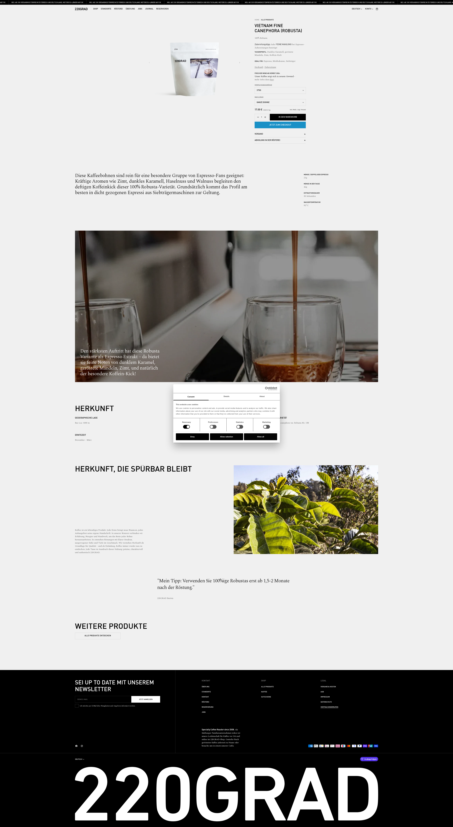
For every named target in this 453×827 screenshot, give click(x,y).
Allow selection (226, 437)
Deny (192, 437)
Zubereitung (270, 67)
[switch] (213, 427)
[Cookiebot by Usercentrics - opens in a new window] (266, 388)
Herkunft (259, 67)
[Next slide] (239, 62)
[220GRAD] (81, 9)
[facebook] (76, 746)
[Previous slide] (149, 62)
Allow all (260, 437)
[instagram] (82, 746)
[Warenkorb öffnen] (376, 9)
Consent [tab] (191, 397)
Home (257, 19)
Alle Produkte (267, 19)
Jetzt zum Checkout (280, 125)
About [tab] (262, 396)
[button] (369, 9)
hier (272, 79)
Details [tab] (226, 396)
